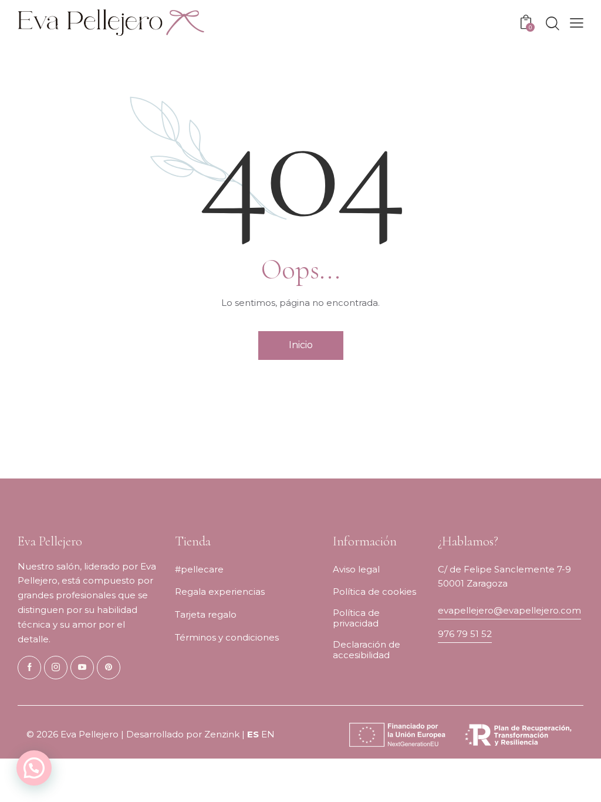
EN (268, 734)
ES (253, 734)
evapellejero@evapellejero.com (509, 610)
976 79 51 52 (465, 633)
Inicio (301, 345)
